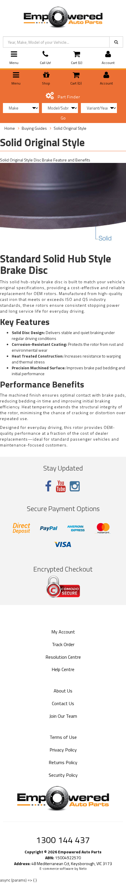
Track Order (63, 644)
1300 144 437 (63, 840)
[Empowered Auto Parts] (63, 16)
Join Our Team (63, 715)
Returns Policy (63, 762)
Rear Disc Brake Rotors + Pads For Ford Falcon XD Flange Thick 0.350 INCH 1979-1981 (50, 856)
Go (63, 118)
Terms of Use (63, 737)
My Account (63, 631)
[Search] (116, 42)
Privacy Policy (63, 749)
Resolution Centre (63, 656)
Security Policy (63, 774)
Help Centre (63, 669)
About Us (63, 690)
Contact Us (63, 703)
